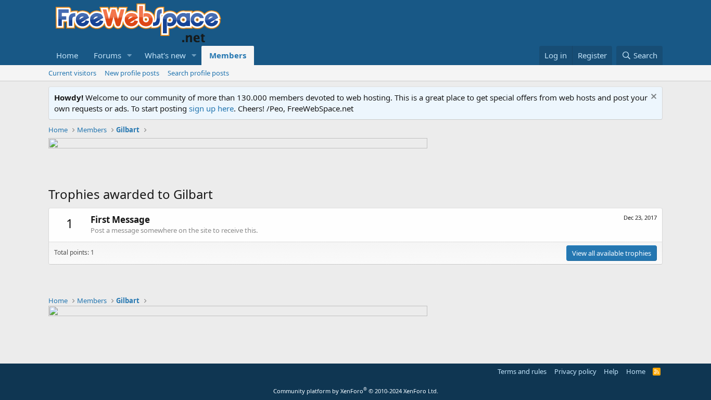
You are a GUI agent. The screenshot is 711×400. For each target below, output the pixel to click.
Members (227, 55)
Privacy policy (575, 371)
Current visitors (72, 73)
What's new (165, 55)
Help (611, 371)
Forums (107, 55)
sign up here (211, 108)
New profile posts (132, 73)
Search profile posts (198, 73)
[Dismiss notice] (652, 97)
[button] (129, 55)
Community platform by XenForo (355, 391)
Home (67, 55)
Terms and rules (522, 371)
